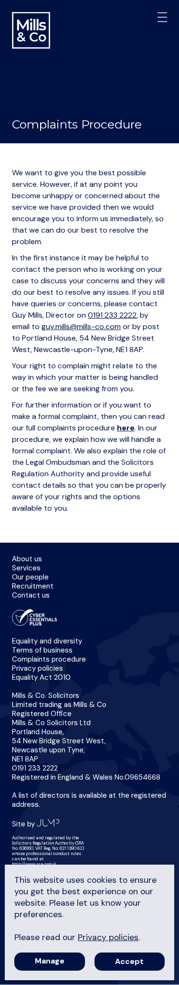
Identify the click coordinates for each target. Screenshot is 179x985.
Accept (129, 961)
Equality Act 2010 (41, 677)
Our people (30, 577)
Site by (24, 824)
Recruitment (32, 586)
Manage (49, 961)
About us (27, 559)
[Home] (31, 31)
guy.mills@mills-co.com (81, 326)
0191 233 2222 (112, 315)
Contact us (31, 595)
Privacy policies (37, 668)
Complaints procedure (49, 659)
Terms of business (42, 650)
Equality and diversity (47, 641)
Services (26, 568)
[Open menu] (161, 18)
